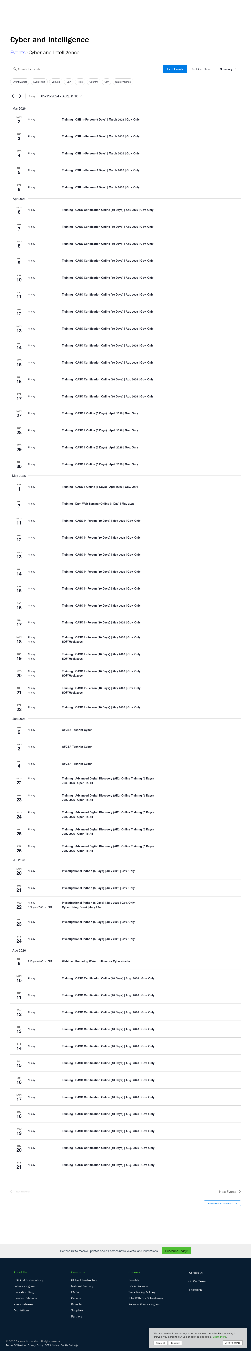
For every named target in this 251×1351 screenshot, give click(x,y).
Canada (76, 1298)
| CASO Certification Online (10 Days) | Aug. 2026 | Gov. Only (108, 978)
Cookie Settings (69, 1345)
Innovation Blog (24, 1292)
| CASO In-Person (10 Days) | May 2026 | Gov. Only (101, 521)
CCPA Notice (52, 1345)
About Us (20, 1272)
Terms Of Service (16, 1345)
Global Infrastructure (84, 1280)
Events (17, 52)
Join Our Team (196, 1281)
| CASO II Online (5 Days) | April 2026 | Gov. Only (100, 413)
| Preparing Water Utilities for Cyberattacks (96, 961)
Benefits (133, 1280)
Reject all (175, 1342)
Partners (76, 1316)
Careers (134, 1272)
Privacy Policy (35, 1345)
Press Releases (23, 1304)
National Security (82, 1286)
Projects (76, 1304)
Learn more (219, 1336)
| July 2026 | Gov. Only (98, 871)
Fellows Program (24, 1286)
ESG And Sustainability (28, 1280)
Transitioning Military (142, 1292)
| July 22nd (82, 907)
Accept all (160, 1342)
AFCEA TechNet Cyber (77, 730)
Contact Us (196, 1273)
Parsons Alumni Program (143, 1304)
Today (32, 96)
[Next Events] (20, 96)
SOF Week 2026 (72, 641)
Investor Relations (25, 1298)
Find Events (175, 69)
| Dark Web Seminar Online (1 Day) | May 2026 (98, 503)
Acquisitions (21, 1310)
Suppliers (77, 1310)
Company (78, 1272)
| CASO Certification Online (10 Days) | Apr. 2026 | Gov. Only (108, 210)
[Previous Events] (12, 96)
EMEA (75, 1292)
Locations (195, 1290)
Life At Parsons (138, 1286)
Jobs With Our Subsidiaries (145, 1298)
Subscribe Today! (176, 1251)
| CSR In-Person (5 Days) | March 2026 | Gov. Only (101, 119)
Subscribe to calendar (220, 1203)
